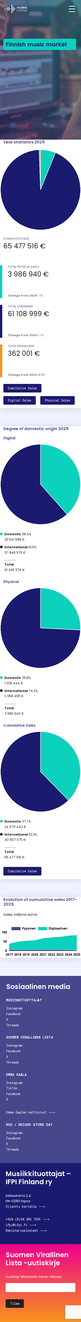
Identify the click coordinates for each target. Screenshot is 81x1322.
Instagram (14, 1008)
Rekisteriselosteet (22, 1230)
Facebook (13, 1014)
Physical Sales (57, 400)
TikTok (11, 1088)
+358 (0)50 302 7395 (23, 1219)
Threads (12, 1025)
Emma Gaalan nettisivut (26, 1112)
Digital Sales (19, 400)
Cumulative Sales (22, 388)
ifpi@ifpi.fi (16, 1225)
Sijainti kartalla (21, 1206)
